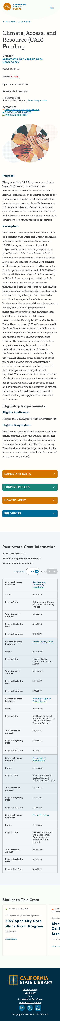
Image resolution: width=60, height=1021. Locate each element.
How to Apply (15, 500)
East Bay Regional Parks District (41, 700)
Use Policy (30, 992)
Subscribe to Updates (30, 1002)
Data (30, 996)
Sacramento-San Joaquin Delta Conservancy (22, 60)
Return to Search (18, 22)
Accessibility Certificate (30, 999)
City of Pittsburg (40, 815)
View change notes (37, 100)
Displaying (19, 571)
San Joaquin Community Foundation (38, 584)
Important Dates (17, 474)
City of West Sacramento (38, 759)
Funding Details (17, 487)
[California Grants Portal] (14, 6)
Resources (12, 513)
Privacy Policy (30, 989)
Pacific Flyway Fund (42, 642)
